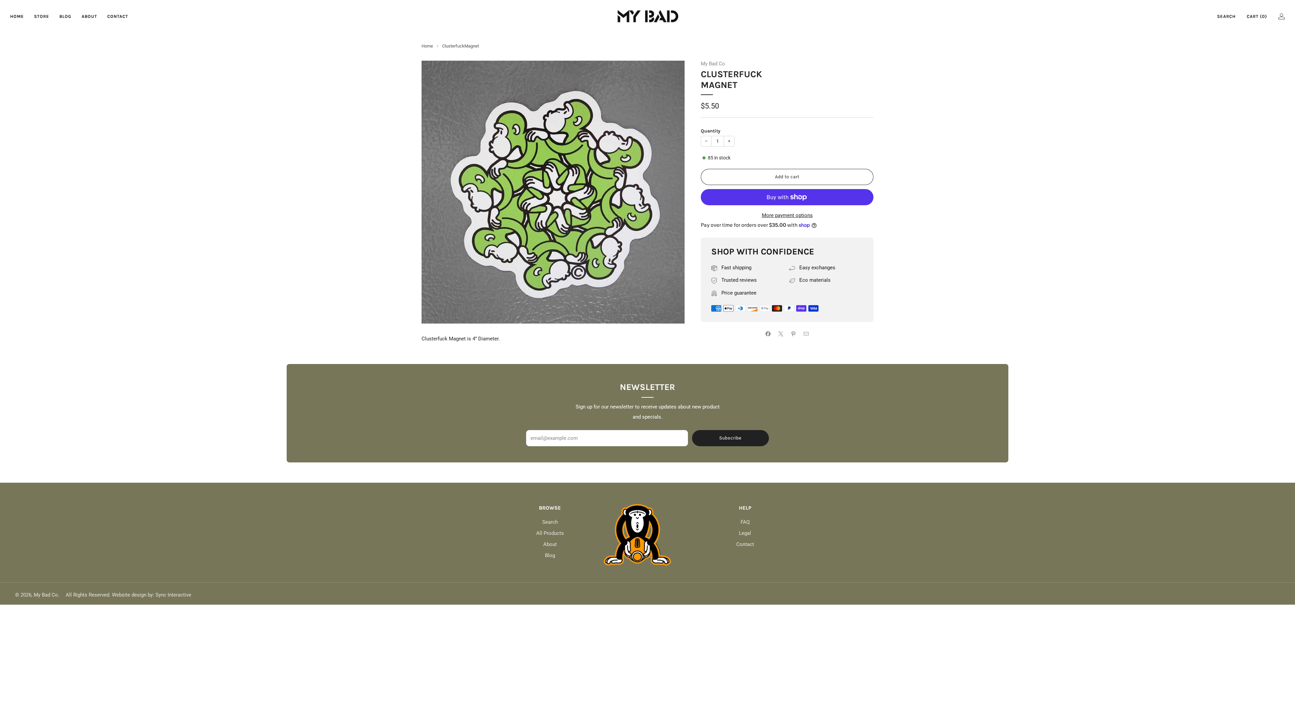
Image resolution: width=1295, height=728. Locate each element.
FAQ (745, 522)
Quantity (710, 131)
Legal (745, 533)
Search (1226, 16)
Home (17, 16)
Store (41, 16)
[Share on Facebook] (768, 334)
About (89, 16)
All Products (550, 533)
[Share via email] (806, 334)
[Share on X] (781, 334)
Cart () (1257, 16)
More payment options (787, 215)
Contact (117, 16)
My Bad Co (713, 64)
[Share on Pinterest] (794, 334)
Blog (65, 16)
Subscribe (730, 438)
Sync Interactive (173, 595)
